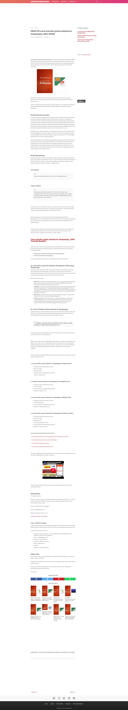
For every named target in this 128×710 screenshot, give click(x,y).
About (46, 703)
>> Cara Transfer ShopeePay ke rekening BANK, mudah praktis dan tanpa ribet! (49, 436)
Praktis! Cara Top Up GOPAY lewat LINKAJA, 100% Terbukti (47, 599)
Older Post (72, 692)
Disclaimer (68, 703)
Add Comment (46, 37)
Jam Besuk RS (72, 1)
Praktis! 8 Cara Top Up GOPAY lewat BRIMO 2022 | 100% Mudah (70, 617)
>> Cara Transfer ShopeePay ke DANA (40, 443)
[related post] (36, 591)
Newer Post (33, 692)
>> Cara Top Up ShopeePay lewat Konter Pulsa (42, 446)
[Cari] (96, 2)
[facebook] (36, 579)
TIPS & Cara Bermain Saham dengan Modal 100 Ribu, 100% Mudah (36, 599)
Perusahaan (55, 1)
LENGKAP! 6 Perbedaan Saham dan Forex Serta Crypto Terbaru (70, 599)
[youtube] (74, 699)
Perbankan (64, 1)
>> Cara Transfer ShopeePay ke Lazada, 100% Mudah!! (44, 439)
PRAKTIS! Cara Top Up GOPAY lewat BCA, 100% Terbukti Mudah (36, 617)
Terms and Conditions (78, 703)
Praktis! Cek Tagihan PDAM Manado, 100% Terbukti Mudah (47, 613)
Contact (52, 703)
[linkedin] (69, 699)
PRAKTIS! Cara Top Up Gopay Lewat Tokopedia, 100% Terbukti (59, 618)
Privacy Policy (60, 703)
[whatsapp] (70, 579)
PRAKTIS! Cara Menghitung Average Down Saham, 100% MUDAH (58, 599)
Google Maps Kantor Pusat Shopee (39, 516)
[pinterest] (58, 579)
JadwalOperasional (40, 1)
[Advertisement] (64, 14)
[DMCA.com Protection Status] (81, 102)
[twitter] (47, 579)
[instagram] (59, 699)
